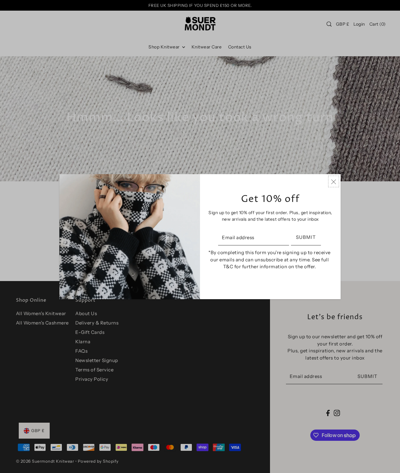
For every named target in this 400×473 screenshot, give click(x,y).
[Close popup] (333, 181)
